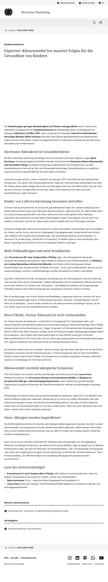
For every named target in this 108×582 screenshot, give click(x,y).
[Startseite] (27, 12)
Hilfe (6, 558)
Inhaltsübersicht (28, 558)
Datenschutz (87, 564)
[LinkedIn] (77, 558)
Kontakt (15, 558)
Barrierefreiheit (73, 564)
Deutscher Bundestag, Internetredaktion (24, 528)
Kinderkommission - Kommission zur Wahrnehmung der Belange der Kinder (38, 511)
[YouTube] (101, 558)
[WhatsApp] (93, 558)
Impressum (99, 564)
